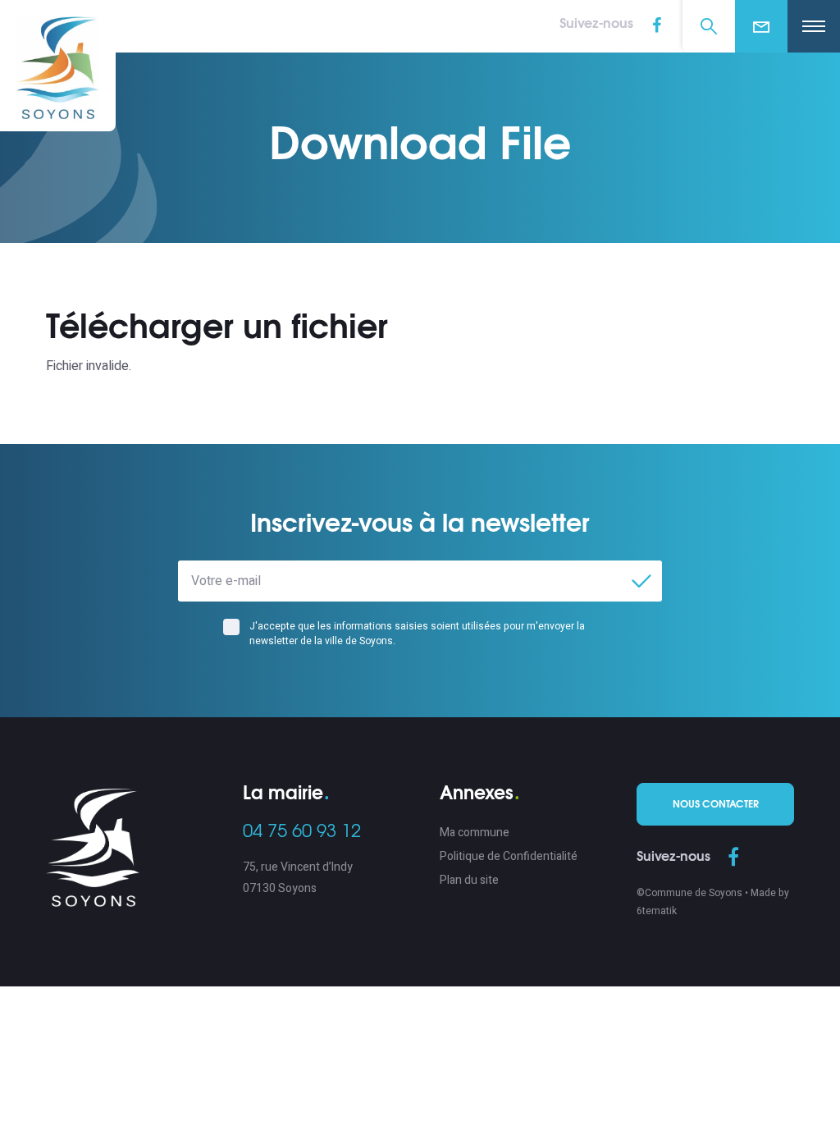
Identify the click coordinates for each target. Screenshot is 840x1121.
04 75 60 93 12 (302, 831)
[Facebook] (733, 858)
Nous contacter (716, 804)
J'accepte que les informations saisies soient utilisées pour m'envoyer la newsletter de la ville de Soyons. (417, 633)
